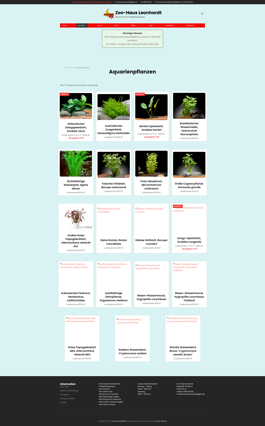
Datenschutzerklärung (69, 390)
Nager (133, 25)
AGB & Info (64, 387)
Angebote (190, 25)
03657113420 (147, 2)
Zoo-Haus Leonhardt (138, 13)
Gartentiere (169, 25)
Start (66, 68)
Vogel (150, 25)
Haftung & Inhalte (67, 398)
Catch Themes (161, 421)
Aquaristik (81, 25)
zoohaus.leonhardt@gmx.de (127, 2)
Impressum (64, 394)
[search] (202, 13)
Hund (99, 25)
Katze (116, 25)
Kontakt (63, 402)
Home (64, 25)
